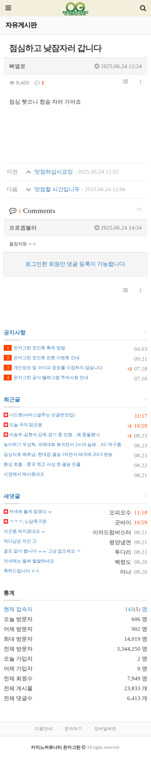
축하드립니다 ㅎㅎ (22, 570)
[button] (125, 82)
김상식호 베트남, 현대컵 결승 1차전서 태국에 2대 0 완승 (58, 454)
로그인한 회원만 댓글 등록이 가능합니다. (75, 264)
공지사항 (15, 332)
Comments (36, 211)
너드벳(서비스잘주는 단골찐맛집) (41, 414)
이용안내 (43, 728)
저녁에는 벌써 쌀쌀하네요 (29, 561)
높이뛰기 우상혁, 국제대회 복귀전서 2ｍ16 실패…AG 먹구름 (62, 444)
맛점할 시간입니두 (79, 189)
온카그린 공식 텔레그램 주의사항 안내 (47, 377)
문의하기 (73, 728)
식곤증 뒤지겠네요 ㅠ (24, 531)
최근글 (12, 399)
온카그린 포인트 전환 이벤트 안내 (43, 357)
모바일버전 (105, 728)
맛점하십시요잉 (76, 172)
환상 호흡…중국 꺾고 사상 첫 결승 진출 (42, 464)
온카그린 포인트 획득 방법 (36, 347)
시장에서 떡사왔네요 (24, 474)
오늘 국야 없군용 (25, 424)
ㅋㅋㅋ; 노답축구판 (27, 521)
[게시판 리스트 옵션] (140, 82)
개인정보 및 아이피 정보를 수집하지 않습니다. (55, 367)
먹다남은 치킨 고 (20, 541)
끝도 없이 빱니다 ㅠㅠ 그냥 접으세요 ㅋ (42, 551)
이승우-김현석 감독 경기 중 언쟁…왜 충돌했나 (54, 434)
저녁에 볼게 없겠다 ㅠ (30, 511)
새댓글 (12, 496)
